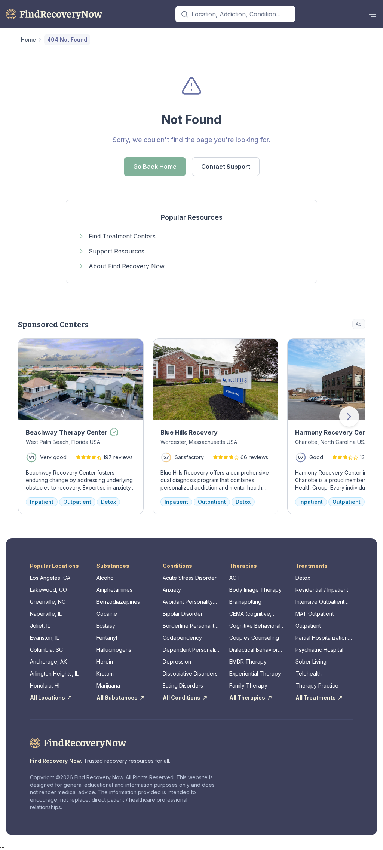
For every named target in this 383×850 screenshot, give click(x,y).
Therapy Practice (316, 685)
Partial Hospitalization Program (321, 638)
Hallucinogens (113, 649)
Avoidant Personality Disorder (188, 602)
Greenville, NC (47, 601)
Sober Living (311, 661)
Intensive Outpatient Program (319, 602)
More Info (329, 348)
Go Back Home (155, 166)
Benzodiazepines (118, 601)
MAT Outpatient (314, 613)
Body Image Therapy (255, 590)
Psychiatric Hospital (319, 649)
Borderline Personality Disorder (190, 626)
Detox (302, 578)
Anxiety (172, 590)
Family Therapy (248, 685)
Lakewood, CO (48, 590)
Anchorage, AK (48, 661)
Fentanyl (106, 637)
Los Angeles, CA (50, 578)
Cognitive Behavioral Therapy (255, 626)
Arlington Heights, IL (54, 673)
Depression (177, 661)
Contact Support (225, 166)
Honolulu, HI (44, 685)
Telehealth (308, 673)
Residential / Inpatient (321, 590)
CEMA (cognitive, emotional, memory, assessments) (253, 614)
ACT (234, 578)
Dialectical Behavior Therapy (253, 650)
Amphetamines (114, 590)
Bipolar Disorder (183, 613)
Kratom (105, 673)
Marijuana (108, 685)
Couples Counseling (254, 637)
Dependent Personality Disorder (191, 650)
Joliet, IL (40, 625)
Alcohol (105, 578)
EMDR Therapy (248, 661)
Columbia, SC (46, 649)
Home (28, 39)
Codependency (182, 637)
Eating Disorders (183, 685)
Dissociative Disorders (190, 673)
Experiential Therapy (255, 673)
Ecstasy (105, 625)
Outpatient (308, 625)
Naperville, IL (46, 613)
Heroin (104, 661)
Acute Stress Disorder (190, 578)
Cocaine (106, 613)
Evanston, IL (44, 637)
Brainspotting (245, 601)
